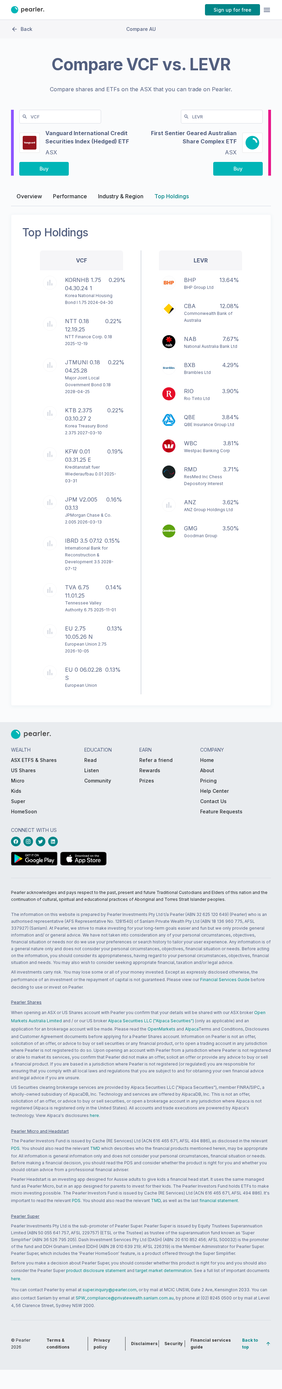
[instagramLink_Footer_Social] (29, 841)
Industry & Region (120, 196)
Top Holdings (171, 196)
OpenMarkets (161, 1029)
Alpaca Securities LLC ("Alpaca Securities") (151, 1020)
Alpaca (191, 1029)
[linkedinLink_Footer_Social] (54, 841)
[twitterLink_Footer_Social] (42, 841)
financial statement (218, 1200)
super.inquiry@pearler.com (110, 1289)
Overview (29, 196)
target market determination (163, 1270)
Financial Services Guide (225, 979)
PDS (15, 1148)
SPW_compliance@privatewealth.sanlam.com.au (125, 1297)
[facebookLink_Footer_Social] (17, 841)
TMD (95, 1148)
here (94, 1115)
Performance (70, 196)
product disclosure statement (96, 1270)
